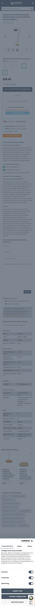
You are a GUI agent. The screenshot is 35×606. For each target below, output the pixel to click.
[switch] (31, 603)
